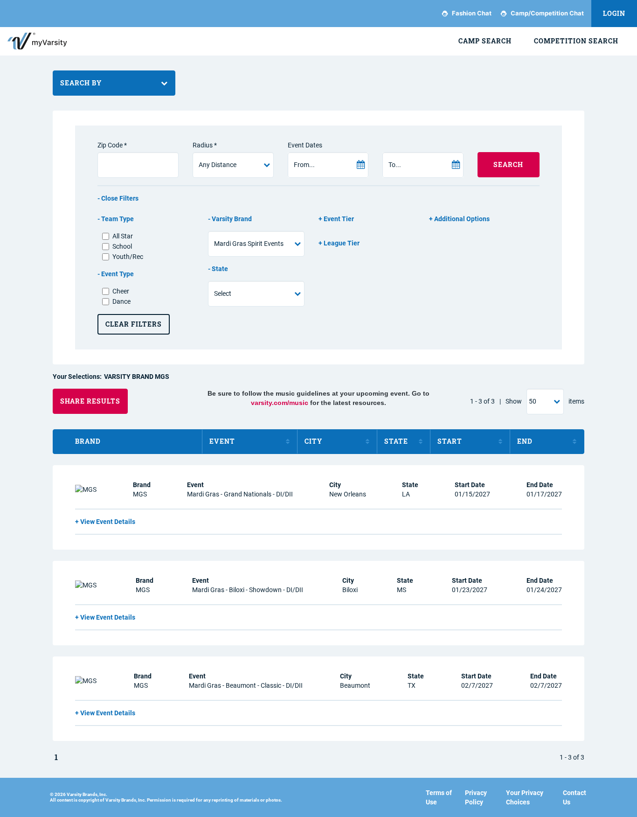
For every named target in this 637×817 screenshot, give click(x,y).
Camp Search (485, 40)
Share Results (90, 401)
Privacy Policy (476, 797)
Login (614, 13)
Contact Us (574, 797)
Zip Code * (112, 145)
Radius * (205, 145)
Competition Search (576, 40)
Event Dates (305, 145)
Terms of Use (439, 797)
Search (508, 164)
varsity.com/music (279, 402)
